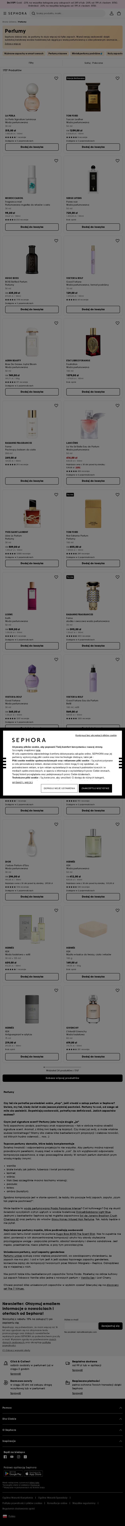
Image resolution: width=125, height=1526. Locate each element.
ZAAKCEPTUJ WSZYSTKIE (95, 788)
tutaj (38, 750)
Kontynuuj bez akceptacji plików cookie (96, 735)
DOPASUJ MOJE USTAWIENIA (59, 788)
